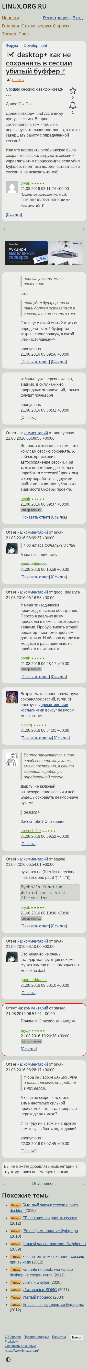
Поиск (24, 34)
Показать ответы (37, 738)
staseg (26, 725)
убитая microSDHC (39, 1290)
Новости (10, 17)
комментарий (36, 433)
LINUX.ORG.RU (24, 6)
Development (35, 45)
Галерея (10, 25)
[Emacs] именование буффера (50, 1231)
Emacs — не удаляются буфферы (53, 1305)
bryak (25, 183)
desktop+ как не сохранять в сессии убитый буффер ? (39, 62)
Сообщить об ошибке (20, 1346)
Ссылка (14, 214)
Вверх (76, 1337)
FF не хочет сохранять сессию (49, 1218)
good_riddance (34, 564)
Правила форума (36, 1337)
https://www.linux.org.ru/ (22, 1350)
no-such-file (31, 831)
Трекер (9, 34)
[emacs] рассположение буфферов (54, 1244)
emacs (18, 80)
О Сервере (13, 1337)
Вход (78, 17)
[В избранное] (72, 90)
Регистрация (56, 17)
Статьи (28, 25)
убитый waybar (35, 1282)
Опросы (61, 25)
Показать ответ (35, 362)
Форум (44, 25)
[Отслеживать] (72, 105)
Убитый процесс (37, 1297)
